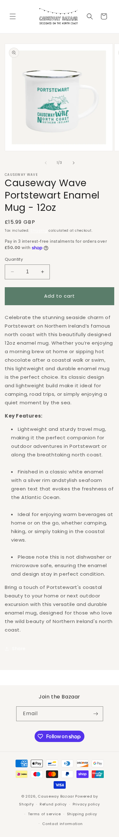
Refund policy (53, 804)
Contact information (62, 823)
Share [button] (19, 648)
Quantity (14, 259)
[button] (13, 16)
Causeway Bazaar (56, 796)
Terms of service (44, 813)
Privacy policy (86, 804)
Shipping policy (82, 813)
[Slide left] (46, 163)
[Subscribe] (96, 713)
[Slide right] (74, 163)
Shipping (39, 230)
